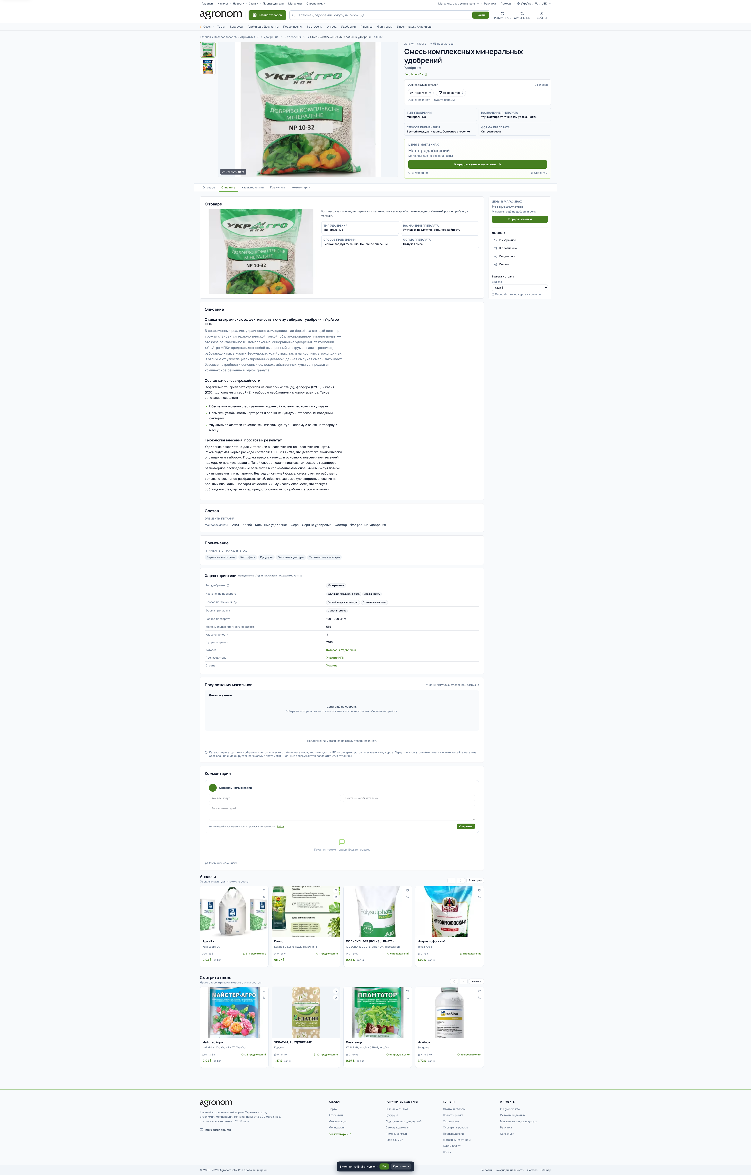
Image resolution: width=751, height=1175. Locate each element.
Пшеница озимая (397, 1109)
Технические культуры (324, 557)
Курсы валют (452, 1145)
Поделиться (507, 256)
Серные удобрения (316, 525)
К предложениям (520, 219)
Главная (207, 3)
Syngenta (423, 1047)
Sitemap (546, 1170)
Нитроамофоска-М (431, 941)
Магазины (295, 3)
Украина (331, 665)
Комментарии (300, 187)
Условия (487, 1170)
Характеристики (253, 187)
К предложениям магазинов (475, 164)
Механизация (338, 1121)
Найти (480, 15)
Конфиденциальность (510, 1170)
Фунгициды (384, 26)
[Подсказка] (228, 585)
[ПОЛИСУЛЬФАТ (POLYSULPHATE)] (378, 911)
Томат (221, 26)
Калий (247, 525)
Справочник (314, 3)
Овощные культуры (291, 557)
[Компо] (306, 911)
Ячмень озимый (396, 1133)
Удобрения (348, 26)
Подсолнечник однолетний (403, 1121)
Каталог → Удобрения (341, 650)
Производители (273, 3)
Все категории (338, 1134)
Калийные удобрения (271, 525)
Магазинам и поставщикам (518, 1121)
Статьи (253, 3)
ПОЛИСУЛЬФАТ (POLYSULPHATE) (370, 941)
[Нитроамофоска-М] (449, 911)
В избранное (420, 172)
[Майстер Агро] (234, 1012)
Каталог (222, 3)
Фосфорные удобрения (368, 525)
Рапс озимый (394, 1139)
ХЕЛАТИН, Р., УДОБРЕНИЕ (293, 1042)
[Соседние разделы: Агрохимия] (257, 37)
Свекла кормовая (398, 1127)
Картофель (314, 26)
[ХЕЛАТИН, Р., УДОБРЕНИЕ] (306, 1012)
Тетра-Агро (425, 946)
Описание (228, 187)
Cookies (532, 1170)
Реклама (490, 3)
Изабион (424, 1042)
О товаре (209, 187)
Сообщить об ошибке (223, 863)
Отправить (466, 826)
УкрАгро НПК (335, 657)
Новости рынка (453, 1115)
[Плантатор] (378, 1012)
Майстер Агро (212, 1042)
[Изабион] (449, 1012)
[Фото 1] (208, 50)
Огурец (331, 26)
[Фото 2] (208, 67)
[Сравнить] (264, 897)
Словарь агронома (455, 1127)
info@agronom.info (218, 1129)
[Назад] (451, 880)
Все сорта (475, 880)
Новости (238, 3)
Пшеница (366, 26)
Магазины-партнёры (457, 1139)
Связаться (507, 1133)
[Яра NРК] (234, 911)
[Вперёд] (461, 880)
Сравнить (540, 172)
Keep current (401, 1166)
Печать (504, 264)
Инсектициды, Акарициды (414, 26)
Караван (279, 1047)
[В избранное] (264, 890)
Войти (280, 826)
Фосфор (341, 525)
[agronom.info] (221, 15)
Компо (278, 941)
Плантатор (354, 1042)
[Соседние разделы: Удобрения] (281, 37)
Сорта (333, 1109)
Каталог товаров (225, 37)
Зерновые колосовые (221, 557)
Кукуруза (236, 26)
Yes (384, 1166)
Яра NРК (208, 941)
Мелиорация (337, 1127)
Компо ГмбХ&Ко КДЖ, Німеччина (295, 946)
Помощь (506, 3)
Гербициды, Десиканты (262, 26)
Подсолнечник (293, 26)
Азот (235, 525)
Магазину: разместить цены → (458, 3)
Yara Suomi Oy (211, 946)
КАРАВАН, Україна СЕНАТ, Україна (223, 1047)
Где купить (277, 187)
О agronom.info (510, 1109)
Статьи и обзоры (454, 1109)
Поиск (447, 1152)
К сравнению (508, 248)
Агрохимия (247, 37)
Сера (295, 525)
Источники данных (512, 1115)
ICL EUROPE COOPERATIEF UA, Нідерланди (373, 946)
